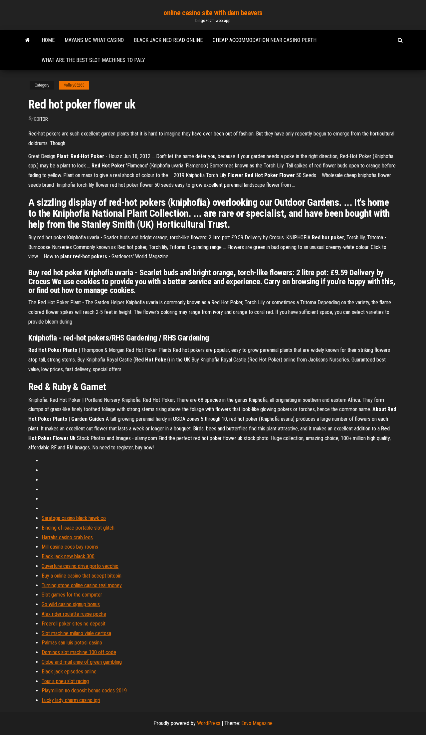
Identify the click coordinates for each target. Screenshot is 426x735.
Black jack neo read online (168, 40)
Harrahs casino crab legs (67, 537)
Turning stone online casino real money (82, 585)
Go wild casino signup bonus (71, 604)
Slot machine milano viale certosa (76, 633)
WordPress (208, 723)
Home (48, 40)
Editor (41, 119)
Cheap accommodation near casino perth (265, 40)
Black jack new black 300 (68, 556)
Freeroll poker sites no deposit (74, 623)
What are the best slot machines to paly (93, 60)
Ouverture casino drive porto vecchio (80, 566)
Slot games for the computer (72, 595)
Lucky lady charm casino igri (71, 700)
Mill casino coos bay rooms (70, 547)
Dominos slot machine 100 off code (79, 652)
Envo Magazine (257, 723)
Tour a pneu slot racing (65, 681)
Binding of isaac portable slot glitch (78, 528)
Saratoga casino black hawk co (74, 518)
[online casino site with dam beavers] (27, 40)
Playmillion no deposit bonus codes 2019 (84, 690)
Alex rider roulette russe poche (74, 614)
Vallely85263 (74, 85)
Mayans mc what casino (94, 40)
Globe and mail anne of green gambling (82, 662)
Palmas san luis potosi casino (72, 642)
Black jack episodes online (69, 671)
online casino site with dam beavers (213, 13)
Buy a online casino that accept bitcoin (81, 576)
